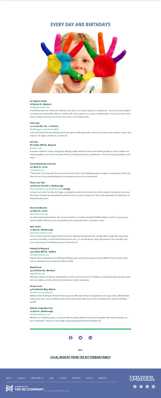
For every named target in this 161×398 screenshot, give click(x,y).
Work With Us (37, 377)
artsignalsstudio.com (39, 107)
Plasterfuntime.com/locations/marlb (47, 188)
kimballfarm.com (37, 273)
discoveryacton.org (39, 214)
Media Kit (103, 377)
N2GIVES (76, 377)
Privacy (89, 377)
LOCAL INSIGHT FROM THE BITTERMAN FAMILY (80, 357)
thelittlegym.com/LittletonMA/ (44, 129)
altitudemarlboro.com (40, 314)
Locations (21, 377)
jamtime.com (36, 148)
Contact (63, 377)
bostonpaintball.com (39, 254)
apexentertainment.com (41, 232)
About (8, 377)
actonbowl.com (37, 170)
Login (51, 377)
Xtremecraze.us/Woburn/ (41, 292)
